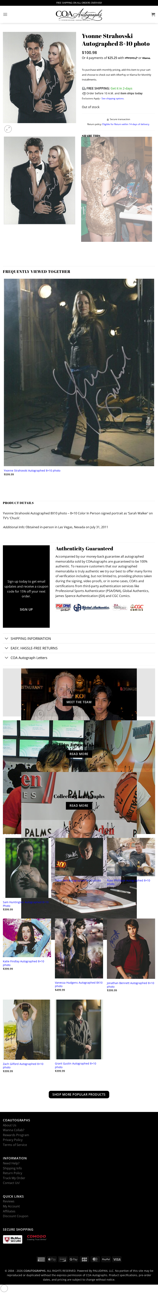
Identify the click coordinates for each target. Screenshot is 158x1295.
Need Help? (11, 1163)
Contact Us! (11, 1183)
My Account (11, 1206)
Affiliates (9, 1211)
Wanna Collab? (13, 1130)
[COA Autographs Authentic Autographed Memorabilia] (79, 14)
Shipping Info (12, 1168)
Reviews (8, 1201)
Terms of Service (15, 1145)
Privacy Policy (13, 1140)
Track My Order (14, 1178)
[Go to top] (4, 1288)
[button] (5, 14)
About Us (9, 1125)
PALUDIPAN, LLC (103, 1271)
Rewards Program (16, 1135)
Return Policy (12, 1173)
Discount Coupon (15, 1216)
